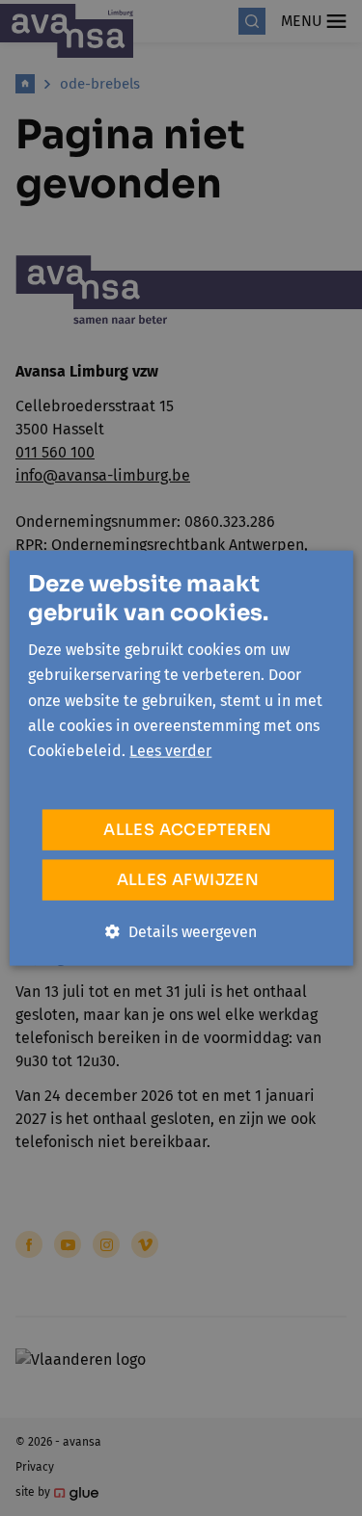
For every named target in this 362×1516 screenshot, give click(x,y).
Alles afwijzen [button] (188, 879)
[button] (181, 931)
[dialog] (181, 758)
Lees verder (170, 751)
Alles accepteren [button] (187, 829)
